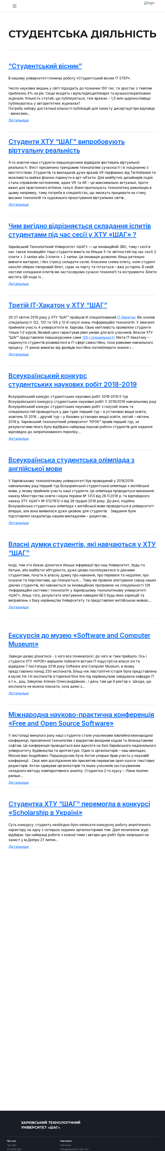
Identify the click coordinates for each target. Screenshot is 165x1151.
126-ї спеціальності (98, 337)
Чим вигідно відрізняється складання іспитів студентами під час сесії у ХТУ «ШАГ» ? (79, 230)
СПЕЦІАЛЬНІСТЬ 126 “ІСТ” (74, 1149)
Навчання (65, 1145)
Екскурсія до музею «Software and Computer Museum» (79, 639)
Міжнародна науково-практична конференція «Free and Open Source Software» (81, 719)
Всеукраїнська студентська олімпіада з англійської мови (71, 464)
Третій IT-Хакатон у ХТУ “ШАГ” (57, 305)
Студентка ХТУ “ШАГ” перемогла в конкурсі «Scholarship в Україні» (79, 808)
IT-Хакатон (126, 317)
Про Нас (11, 1145)
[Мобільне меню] (14, 6)
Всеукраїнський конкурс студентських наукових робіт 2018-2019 (72, 380)
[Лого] (13, 1125)
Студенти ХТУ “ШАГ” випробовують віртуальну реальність (66, 146)
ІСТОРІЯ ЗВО (14, 1149)
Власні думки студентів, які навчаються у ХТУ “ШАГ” (82, 548)
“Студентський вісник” (45, 66)
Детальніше (18, 120)
